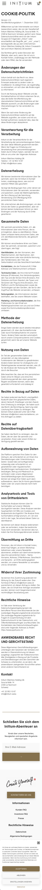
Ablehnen (21, 875)
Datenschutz (21, 887)
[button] (38, 843)
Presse (21, 818)
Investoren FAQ (21, 814)
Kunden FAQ (21, 809)
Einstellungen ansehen (21, 881)
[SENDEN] (21, 757)
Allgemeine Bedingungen (21, 836)
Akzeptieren (21, 869)
